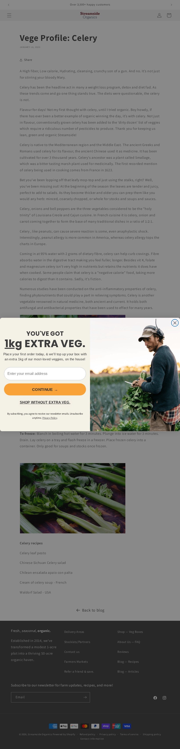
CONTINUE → (45, 389)
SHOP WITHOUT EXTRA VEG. (45, 402)
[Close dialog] (174, 322)
